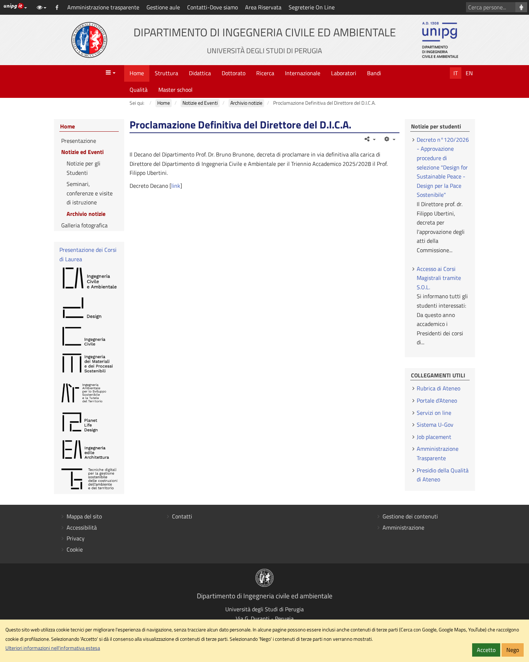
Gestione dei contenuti (410, 516)
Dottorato (233, 73)
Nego (512, 649)
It (455, 73)
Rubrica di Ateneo (438, 388)
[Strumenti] (389, 138)
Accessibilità (82, 527)
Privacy (76, 538)
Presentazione (78, 140)
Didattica (200, 73)
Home (137, 73)
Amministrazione (403, 527)
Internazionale (302, 73)
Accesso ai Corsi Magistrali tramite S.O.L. (439, 277)
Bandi (374, 73)
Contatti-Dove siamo (212, 7)
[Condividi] (370, 138)
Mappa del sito (84, 516)
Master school (175, 89)
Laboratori (343, 73)
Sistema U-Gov (435, 424)
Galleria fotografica (84, 225)
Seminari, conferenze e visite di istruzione (90, 193)
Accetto (486, 649)
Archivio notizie (86, 213)
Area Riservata (263, 7)
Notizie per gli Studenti (83, 168)
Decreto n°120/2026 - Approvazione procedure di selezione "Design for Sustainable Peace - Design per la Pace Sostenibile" (443, 167)
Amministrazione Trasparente (437, 453)
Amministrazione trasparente (103, 7)
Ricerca (265, 73)
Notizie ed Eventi (82, 152)
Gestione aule (163, 7)
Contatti (182, 516)
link (175, 185)
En (469, 73)
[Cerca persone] (521, 7)
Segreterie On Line (312, 7)
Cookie (75, 549)
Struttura (166, 73)
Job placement (434, 436)
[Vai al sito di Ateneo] (89, 40)
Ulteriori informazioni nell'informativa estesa (52, 648)
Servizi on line (434, 412)
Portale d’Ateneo (437, 400)
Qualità (139, 89)
